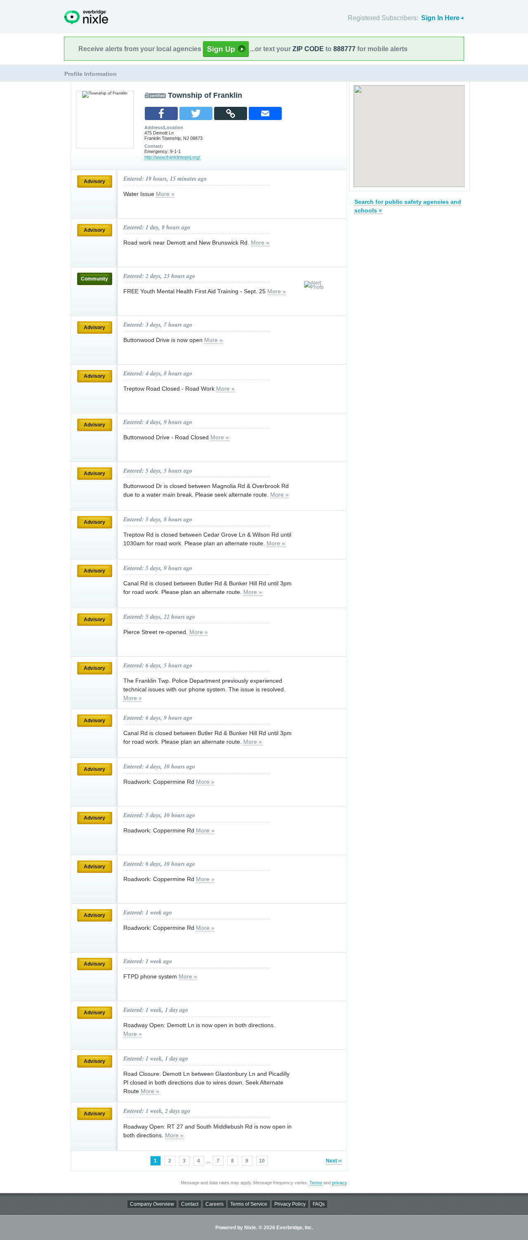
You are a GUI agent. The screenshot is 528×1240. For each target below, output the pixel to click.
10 (262, 1161)
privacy (339, 1182)
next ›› (334, 1161)
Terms (315, 1182)
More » (165, 194)
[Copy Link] (230, 113)
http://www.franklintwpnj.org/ (172, 157)
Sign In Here (440, 17)
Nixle (86, 17)
